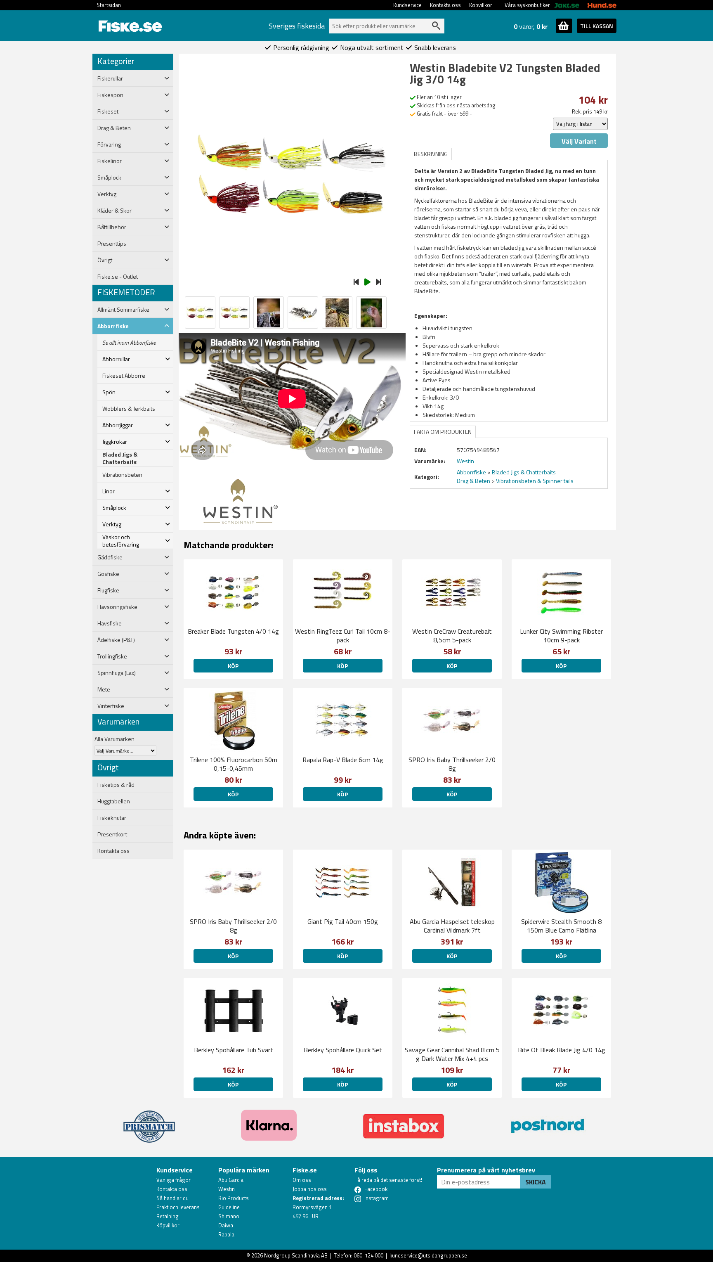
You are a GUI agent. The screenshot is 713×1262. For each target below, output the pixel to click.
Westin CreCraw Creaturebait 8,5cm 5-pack (452, 635)
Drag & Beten (473, 480)
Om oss (302, 1180)
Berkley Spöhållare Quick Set (343, 1050)
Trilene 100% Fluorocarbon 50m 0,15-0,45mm (233, 764)
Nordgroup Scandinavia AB (296, 1255)
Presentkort (112, 834)
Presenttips (111, 243)
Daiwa (225, 1225)
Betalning (167, 1216)
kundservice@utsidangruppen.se (428, 1255)
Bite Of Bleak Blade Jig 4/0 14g (561, 1050)
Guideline (229, 1207)
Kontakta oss (445, 5)
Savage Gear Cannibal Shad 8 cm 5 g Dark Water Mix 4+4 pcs (452, 1054)
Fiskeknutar (111, 818)
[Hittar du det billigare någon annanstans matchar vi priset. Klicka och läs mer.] (149, 1122)
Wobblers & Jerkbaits (128, 408)
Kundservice (407, 5)
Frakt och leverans (178, 1207)
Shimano (228, 1216)
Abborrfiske (471, 472)
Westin (226, 1189)
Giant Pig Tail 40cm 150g (342, 921)
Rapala (226, 1234)
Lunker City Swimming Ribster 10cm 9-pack (561, 635)
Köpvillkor (480, 5)
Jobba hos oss (310, 1189)
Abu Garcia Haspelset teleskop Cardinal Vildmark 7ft (452, 925)
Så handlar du (172, 1198)
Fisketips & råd (116, 785)
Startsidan (109, 5)
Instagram (376, 1198)
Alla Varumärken (114, 738)
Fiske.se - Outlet (117, 276)
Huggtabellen (113, 801)
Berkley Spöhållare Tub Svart (233, 1050)
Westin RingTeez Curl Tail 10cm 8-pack (342, 635)
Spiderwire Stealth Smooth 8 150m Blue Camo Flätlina (561, 925)
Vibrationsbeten (122, 474)
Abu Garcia (230, 1180)
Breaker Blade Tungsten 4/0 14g (233, 631)
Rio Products (233, 1198)
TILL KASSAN (596, 25)
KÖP (233, 665)
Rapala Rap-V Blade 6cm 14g (342, 760)
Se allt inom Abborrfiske (129, 342)
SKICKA (535, 1182)
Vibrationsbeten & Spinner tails (535, 480)
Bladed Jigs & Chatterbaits (119, 458)
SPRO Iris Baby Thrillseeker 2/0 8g (452, 764)
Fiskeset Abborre (123, 375)
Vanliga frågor (173, 1180)
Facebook (375, 1189)
